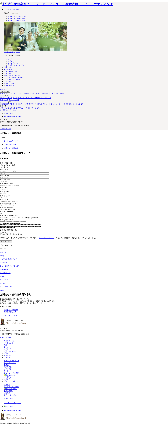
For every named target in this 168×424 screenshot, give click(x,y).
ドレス (6, 100)
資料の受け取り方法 (9, 215)
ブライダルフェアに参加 (8, 108)
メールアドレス (7, 183)
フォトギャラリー (57, 104)
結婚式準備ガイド (6, 104)
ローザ (15, 98)
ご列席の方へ (4, 110)
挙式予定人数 (6, 212)
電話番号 (5, 179)
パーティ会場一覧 (6, 98)
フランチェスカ (28, 98)
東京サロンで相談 (24, 108)
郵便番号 (5, 192)
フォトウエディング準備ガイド (24, 104)
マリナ (20, 98)
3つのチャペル (5, 91)
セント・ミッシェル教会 (38, 93)
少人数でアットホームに (42, 98)
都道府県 (5, 196)
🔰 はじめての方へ (10, 375)
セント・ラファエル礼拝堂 (19, 93)
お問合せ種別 (6, 163)
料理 (1, 100)
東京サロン (8, 355)
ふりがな (5, 175)
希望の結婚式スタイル (9, 204)
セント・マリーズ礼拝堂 (55, 93)
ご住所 (4, 200)
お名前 (4, 169)
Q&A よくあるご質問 (76, 104)
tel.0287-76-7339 (5, 129)
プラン (6, 353)
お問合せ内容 (6, 220)
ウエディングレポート (43, 104)
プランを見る (35, 108)
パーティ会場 (4, 95)
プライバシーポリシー (46, 238)
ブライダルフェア (10, 351)
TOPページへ (4, 89)
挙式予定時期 (6, 207)
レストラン (8, 357)
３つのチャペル (9, 341)
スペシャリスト (14, 100)
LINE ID (4, 187)
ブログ (66, 104)
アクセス (13, 110)
